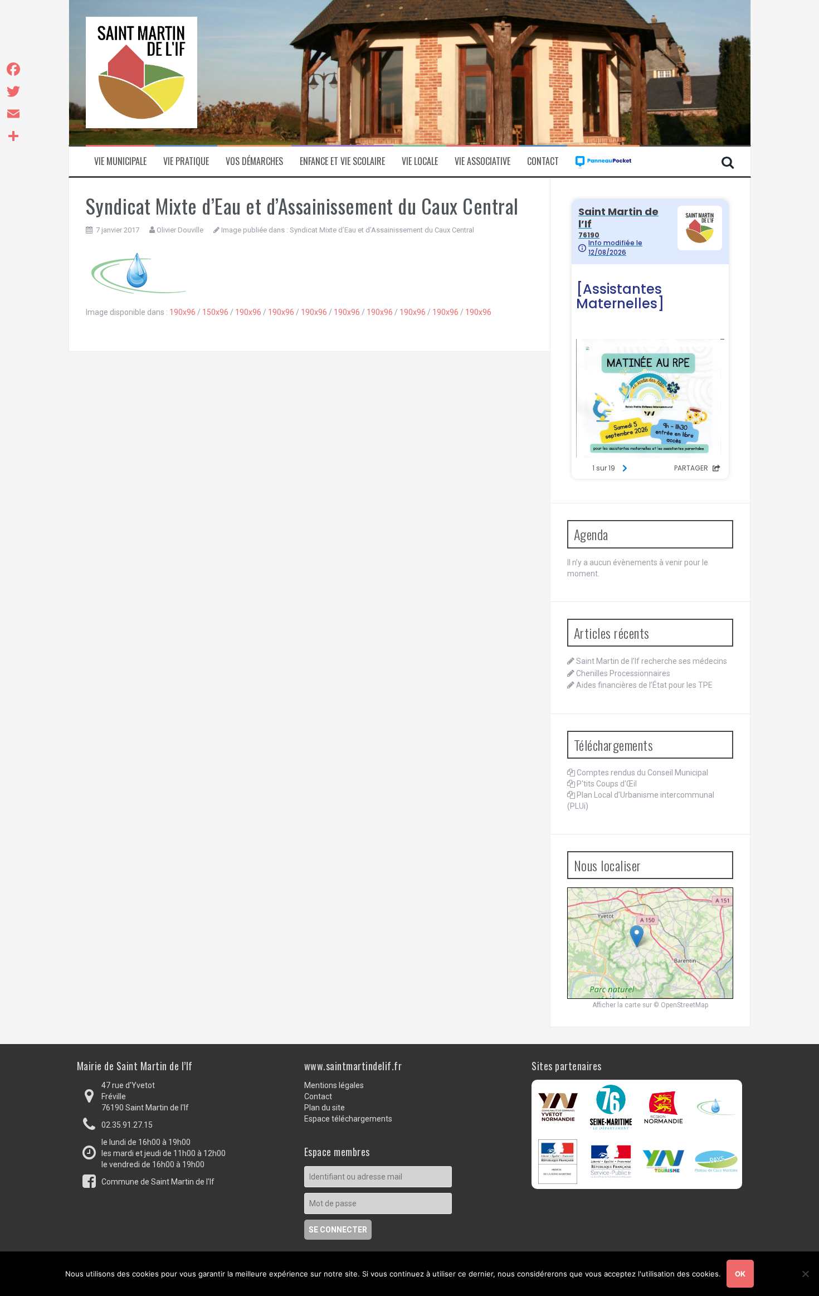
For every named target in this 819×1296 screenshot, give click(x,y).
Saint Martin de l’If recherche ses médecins (651, 661)
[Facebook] (13, 69)
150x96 (215, 312)
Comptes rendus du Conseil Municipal (642, 772)
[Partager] (13, 136)
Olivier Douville (180, 230)
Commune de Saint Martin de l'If (157, 1181)
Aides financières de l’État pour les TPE (644, 685)
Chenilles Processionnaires (623, 673)
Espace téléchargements (348, 1118)
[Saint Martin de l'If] (141, 71)
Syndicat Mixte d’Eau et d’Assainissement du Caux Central (382, 230)
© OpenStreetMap (681, 1005)
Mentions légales (334, 1085)
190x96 (182, 312)
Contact (543, 161)
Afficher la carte (616, 1005)
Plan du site (324, 1107)
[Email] (13, 114)
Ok (740, 1273)
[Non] (805, 1273)
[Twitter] (13, 91)
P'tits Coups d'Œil (607, 783)
